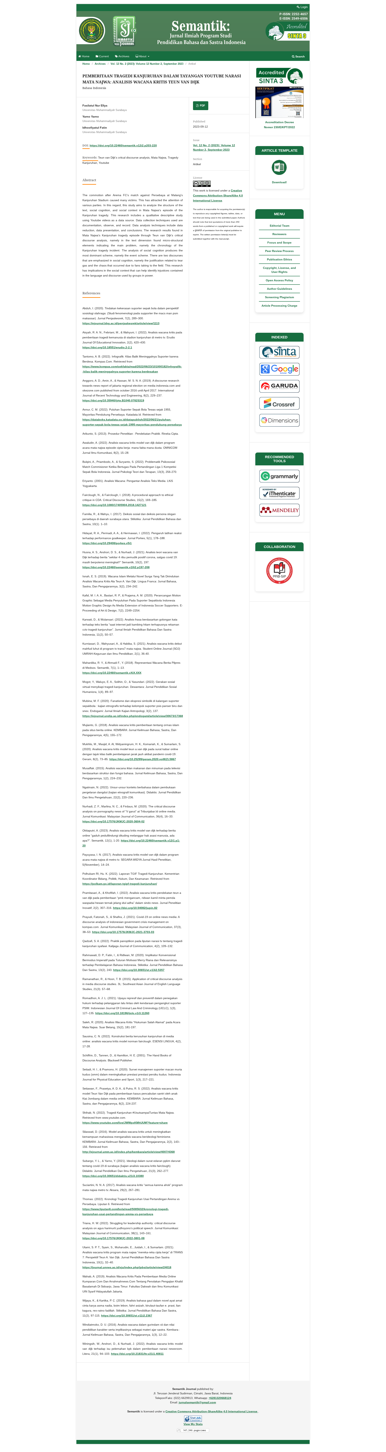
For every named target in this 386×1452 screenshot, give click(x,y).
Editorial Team (279, 225)
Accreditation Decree (279, 122)
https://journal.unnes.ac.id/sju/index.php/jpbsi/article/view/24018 (126, 1267)
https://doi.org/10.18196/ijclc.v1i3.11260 (122, 1013)
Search (300, 56)
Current (103, 56)
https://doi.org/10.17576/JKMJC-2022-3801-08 (113, 1238)
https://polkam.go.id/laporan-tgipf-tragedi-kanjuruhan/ (119, 883)
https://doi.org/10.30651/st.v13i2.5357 (138, 970)
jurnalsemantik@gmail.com (197, 1402)
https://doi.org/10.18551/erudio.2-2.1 (107, 347)
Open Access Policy (279, 280)
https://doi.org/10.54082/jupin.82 (135, 907)
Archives (123, 56)
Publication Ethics (279, 259)
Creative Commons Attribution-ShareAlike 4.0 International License (218, 195)
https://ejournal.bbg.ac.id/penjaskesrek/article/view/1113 (120, 323)
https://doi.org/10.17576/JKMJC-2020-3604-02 (113, 821)
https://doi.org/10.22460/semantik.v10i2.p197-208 (116, 567)
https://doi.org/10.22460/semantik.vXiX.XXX (111, 672)
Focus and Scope (279, 242)
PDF (202, 105)
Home (85, 56)
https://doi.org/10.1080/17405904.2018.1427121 (114, 505)
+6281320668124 (220, 1398)
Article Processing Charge (279, 305)
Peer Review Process (279, 251)
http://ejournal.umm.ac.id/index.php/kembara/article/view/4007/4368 (128, 1151)
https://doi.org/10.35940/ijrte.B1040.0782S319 (113, 400)
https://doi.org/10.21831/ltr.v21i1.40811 (137, 1353)
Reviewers (279, 234)
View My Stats (193, 1424)
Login (304, 7)
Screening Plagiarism (279, 297)
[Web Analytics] (193, 1419)
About (142, 56)
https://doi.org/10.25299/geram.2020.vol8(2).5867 (142, 759)
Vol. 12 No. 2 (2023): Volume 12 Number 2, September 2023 (147, 63)
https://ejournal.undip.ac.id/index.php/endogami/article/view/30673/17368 (132, 716)
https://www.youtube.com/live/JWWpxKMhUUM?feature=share (125, 1122)
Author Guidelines (279, 288)
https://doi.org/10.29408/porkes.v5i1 (107, 543)
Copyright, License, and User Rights (279, 269)
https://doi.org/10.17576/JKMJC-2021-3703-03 (123, 932)
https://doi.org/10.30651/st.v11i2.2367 (126, 1315)
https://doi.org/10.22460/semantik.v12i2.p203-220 (123, 145)
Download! (279, 182)
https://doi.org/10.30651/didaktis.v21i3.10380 (113, 1176)
